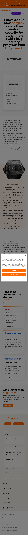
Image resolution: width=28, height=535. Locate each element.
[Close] (25, 255)
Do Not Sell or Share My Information (14, 278)
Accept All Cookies (14, 274)
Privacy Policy (22, 266)
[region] (14, 267)
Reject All (14, 270)
